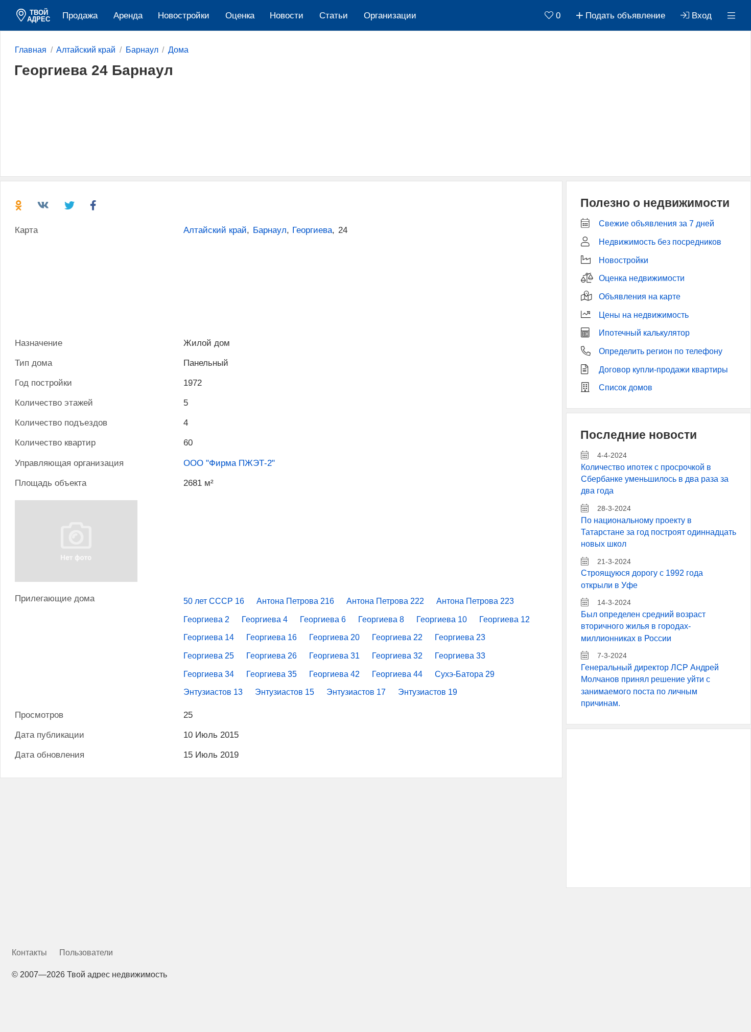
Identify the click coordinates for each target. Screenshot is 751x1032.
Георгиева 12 (504, 619)
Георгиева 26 (271, 655)
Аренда (128, 15)
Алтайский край (215, 230)
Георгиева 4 (265, 619)
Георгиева (312, 230)
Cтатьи (333, 15)
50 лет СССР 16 (213, 601)
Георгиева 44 (397, 674)
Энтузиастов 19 (427, 692)
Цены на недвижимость (644, 315)
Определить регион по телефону (660, 351)
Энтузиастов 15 (284, 692)
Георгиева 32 (397, 655)
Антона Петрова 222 (385, 601)
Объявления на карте (639, 296)
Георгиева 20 (334, 637)
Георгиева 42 (334, 674)
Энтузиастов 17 (356, 692)
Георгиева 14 (208, 637)
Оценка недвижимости (642, 278)
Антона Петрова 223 (475, 601)
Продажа (80, 15)
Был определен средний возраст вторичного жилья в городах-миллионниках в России (643, 626)
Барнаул (270, 230)
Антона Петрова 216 (295, 601)
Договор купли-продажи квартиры (663, 369)
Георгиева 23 (460, 637)
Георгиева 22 (397, 637)
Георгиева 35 (271, 674)
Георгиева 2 (206, 619)
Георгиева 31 (334, 655)
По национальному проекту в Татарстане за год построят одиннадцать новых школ (658, 532)
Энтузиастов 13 (213, 692)
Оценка (239, 15)
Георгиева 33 (460, 655)
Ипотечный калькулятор (644, 333)
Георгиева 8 (381, 619)
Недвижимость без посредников (660, 242)
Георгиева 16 (271, 637)
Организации (390, 15)
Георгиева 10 (441, 619)
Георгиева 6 (323, 619)
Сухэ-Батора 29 (465, 674)
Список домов (625, 387)
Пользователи (86, 952)
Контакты (29, 952)
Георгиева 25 (208, 655)
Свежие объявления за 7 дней (656, 223)
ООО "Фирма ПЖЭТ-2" (229, 463)
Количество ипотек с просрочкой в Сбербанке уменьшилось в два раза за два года (655, 479)
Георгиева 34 (208, 674)
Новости (286, 15)
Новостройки (183, 15)
